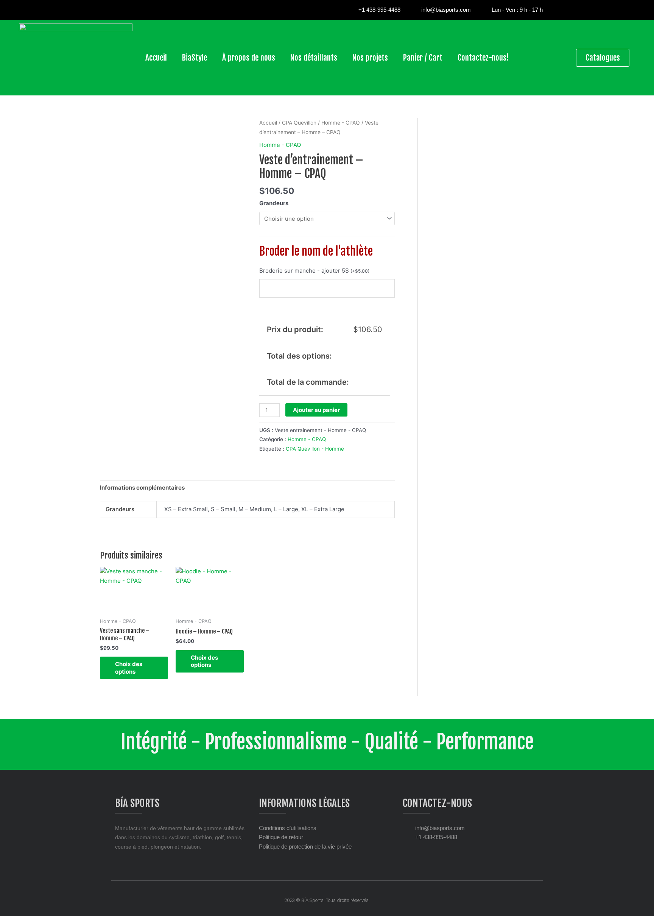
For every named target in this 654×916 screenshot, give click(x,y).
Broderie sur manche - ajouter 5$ (314, 270)
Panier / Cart (422, 57)
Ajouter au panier (316, 410)
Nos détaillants (313, 57)
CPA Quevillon (299, 123)
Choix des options (128, 667)
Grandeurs (273, 203)
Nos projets (370, 57)
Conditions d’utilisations (287, 828)
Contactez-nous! (483, 57)
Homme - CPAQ (340, 123)
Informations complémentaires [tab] (142, 487)
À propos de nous (248, 57)
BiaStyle (194, 57)
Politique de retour (281, 837)
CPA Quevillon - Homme (315, 449)
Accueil (156, 57)
